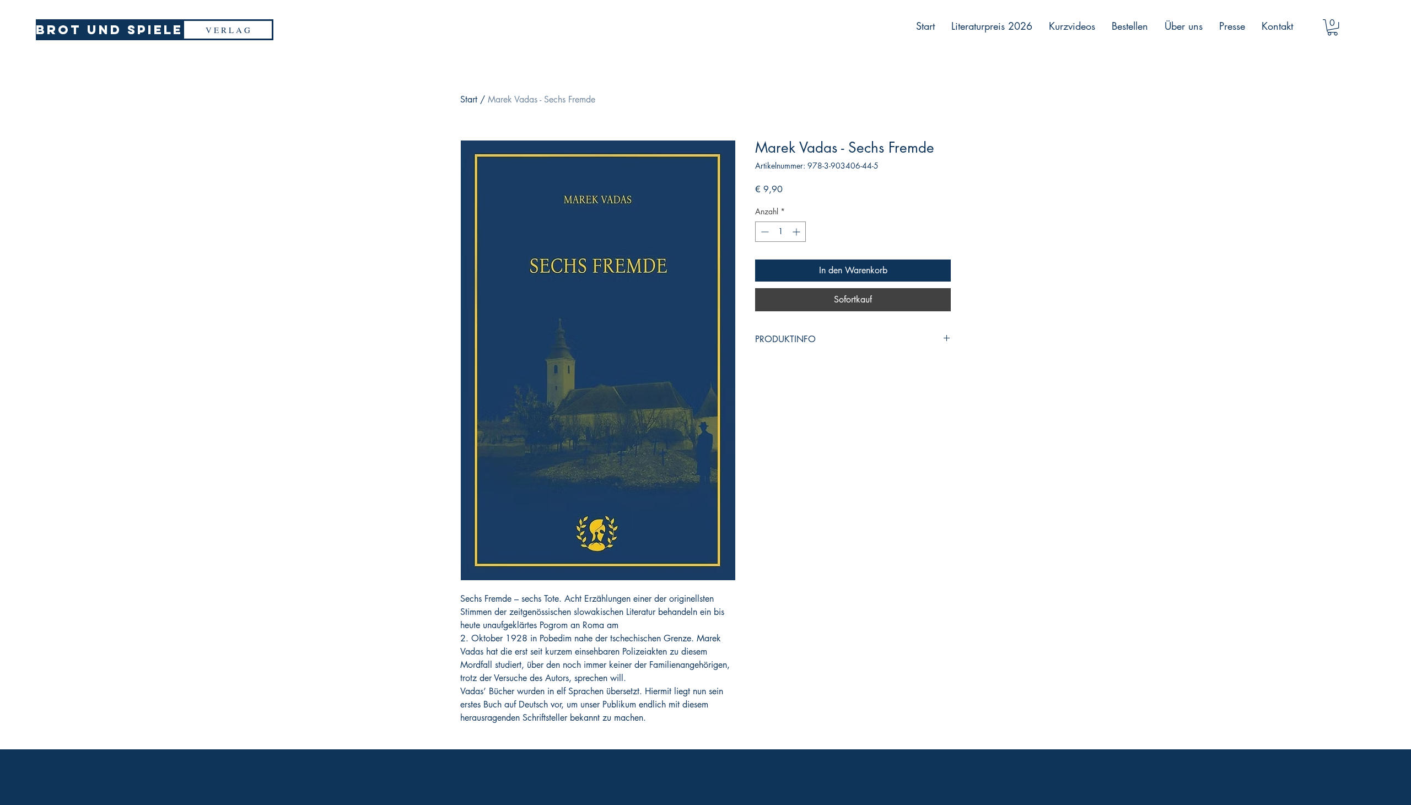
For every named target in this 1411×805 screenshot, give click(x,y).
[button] (1332, 27)
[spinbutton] (780, 231)
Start (468, 99)
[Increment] (797, 231)
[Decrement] (764, 231)
